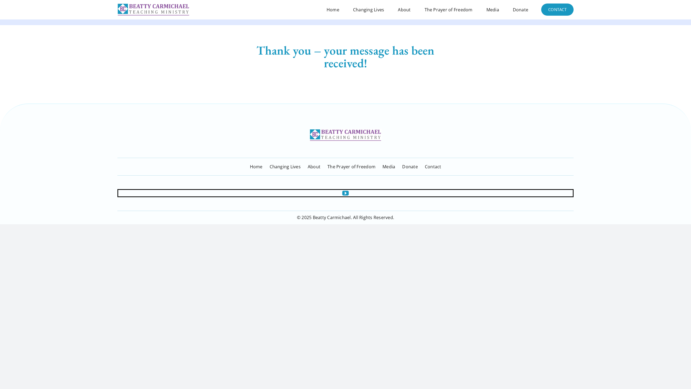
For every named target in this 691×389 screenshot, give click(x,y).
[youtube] (345, 193)
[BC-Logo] (346, 131)
